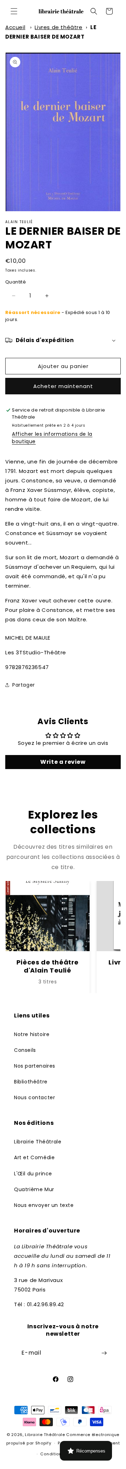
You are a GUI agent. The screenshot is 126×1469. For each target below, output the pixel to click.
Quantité (15, 282)
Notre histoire (31, 1034)
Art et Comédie (34, 1157)
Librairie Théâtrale (37, 1141)
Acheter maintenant (63, 386)
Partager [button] (23, 684)
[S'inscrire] (104, 1353)
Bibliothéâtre (31, 1081)
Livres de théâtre (58, 27)
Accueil (15, 27)
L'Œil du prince (33, 1173)
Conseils (25, 1050)
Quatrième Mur (34, 1189)
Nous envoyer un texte (44, 1205)
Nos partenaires (34, 1065)
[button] (14, 11)
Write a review (62, 762)
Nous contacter (34, 1097)
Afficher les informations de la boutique (52, 437)
